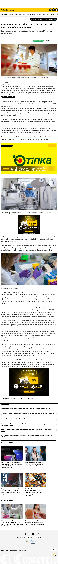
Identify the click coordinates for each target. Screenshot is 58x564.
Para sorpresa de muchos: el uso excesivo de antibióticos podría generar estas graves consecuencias (35, 522)
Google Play (38, 537)
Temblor (11, 14)
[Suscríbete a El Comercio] (53, 9)
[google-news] (38, 534)
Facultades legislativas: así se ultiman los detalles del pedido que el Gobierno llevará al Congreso (25, 408)
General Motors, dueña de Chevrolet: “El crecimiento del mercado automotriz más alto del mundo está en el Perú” (27, 436)
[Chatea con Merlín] (50, 9)
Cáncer (20, 398)
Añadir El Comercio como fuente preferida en (43, 19)
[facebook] (25, 534)
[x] (28, 534)
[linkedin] (36, 534)
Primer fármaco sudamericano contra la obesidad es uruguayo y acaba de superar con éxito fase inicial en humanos (12, 523)
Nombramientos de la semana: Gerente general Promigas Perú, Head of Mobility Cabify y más (34, 464)
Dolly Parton (45, 14)
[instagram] (30, 534)
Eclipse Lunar (21, 14)
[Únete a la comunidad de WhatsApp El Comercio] (38, 41)
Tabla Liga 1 (52, 14)
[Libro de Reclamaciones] (33, 542)
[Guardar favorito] (52, 41)
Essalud (33, 14)
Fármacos (13, 398)
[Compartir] (55, 41)
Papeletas (28, 14)
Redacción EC (6, 82)
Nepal (15, 14)
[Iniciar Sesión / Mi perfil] (56, 9)
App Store (30, 537)
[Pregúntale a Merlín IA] (55, 554)
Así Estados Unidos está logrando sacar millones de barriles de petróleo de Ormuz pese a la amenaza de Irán (27, 414)
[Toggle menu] (1, 9)
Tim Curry (39, 14)
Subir (53, 549)
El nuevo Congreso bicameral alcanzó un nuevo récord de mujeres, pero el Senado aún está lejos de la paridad (26, 430)
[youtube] (33, 534)
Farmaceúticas (29, 398)
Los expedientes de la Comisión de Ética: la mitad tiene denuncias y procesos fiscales (23, 419)
